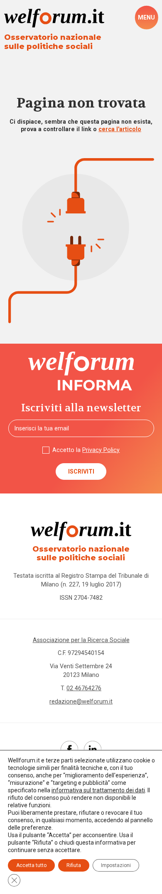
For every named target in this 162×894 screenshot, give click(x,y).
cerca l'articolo (119, 129)
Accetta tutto (31, 865)
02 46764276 (83, 688)
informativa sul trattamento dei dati (98, 790)
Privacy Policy (101, 450)
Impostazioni (116, 865)
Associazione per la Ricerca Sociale (81, 640)
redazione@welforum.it (81, 701)
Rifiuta (73, 865)
